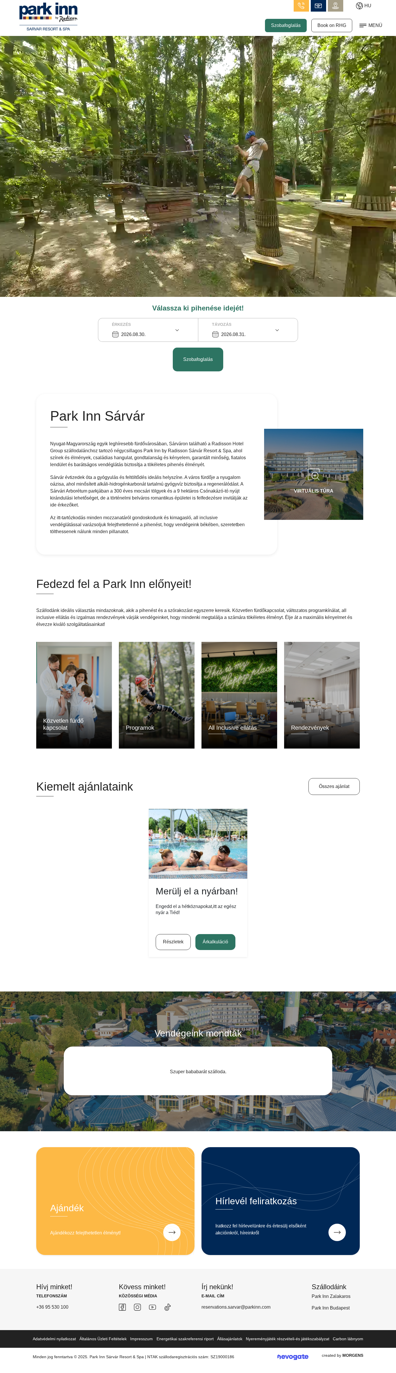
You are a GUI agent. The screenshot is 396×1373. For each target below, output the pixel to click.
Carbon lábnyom (348, 1338)
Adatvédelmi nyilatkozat (54, 1338)
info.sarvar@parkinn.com (318, 6)
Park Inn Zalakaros (331, 1296)
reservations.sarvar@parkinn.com (235, 1307)
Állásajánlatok (229, 1338)
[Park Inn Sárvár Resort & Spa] (48, 16)
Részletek (173, 941)
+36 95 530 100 (52, 1307)
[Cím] (335, 6)
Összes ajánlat (334, 786)
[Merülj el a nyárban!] (198, 844)
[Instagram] (137, 1307)
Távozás (221, 324)
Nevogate (292, 1356)
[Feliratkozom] (337, 1232)
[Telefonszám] (301, 6)
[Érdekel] (172, 1232)
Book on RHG (331, 25)
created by (342, 1355)
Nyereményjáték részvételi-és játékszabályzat (287, 1338)
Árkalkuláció (215, 941)
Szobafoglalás (286, 25)
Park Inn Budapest (331, 1307)
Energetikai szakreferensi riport (185, 1338)
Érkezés (121, 324)
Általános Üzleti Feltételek (103, 1338)
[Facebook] (122, 1307)
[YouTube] (152, 1307)
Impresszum (141, 1338)
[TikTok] (167, 1307)
